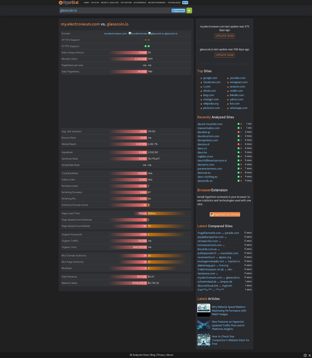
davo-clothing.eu (207, 177)
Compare (180, 10)
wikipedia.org (210, 103)
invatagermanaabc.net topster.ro (219, 261)
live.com (235, 103)
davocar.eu (204, 172)
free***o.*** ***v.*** (211, 289)
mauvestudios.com (209, 128)
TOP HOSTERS (126, 2)
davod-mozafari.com (210, 124)
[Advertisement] (126, 102)
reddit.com (236, 91)
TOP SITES (95, 2)
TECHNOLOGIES (174, 2)
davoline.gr (204, 132)
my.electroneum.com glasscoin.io (219, 277)
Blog (152, 354)
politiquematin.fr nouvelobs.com (218, 253)
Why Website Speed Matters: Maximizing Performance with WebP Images (229, 310)
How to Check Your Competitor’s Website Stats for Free (230, 340)
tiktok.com (209, 91)
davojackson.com (208, 140)
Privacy (161, 354)
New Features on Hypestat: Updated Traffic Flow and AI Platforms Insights (228, 325)
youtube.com (237, 78)
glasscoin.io (171, 33)
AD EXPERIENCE (140, 2)
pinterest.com (211, 108)
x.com (206, 86)
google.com (210, 78)
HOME (86, 2)
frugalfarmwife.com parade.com (218, 233)
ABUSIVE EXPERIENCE (157, 2)
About (170, 354)
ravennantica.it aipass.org (214, 257)
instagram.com (238, 82)
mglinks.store (205, 156)
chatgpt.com (211, 99)
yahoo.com (236, 99)
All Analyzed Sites (139, 354)
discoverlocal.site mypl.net (215, 285)
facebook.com (212, 82)
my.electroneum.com (116, 33)
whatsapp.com (238, 108)
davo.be (202, 152)
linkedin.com (237, 95)
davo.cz (202, 148)
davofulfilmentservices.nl (212, 160)
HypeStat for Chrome (227, 214)
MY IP (185, 2)
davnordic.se (205, 181)
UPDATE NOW (225, 36)
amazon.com (237, 86)
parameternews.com (210, 168)
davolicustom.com (208, 136)
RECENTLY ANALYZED (110, 2)
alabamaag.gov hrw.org (213, 265)
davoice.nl (203, 144)
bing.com (208, 95)
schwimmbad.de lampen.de (215, 281)
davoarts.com (206, 164)
